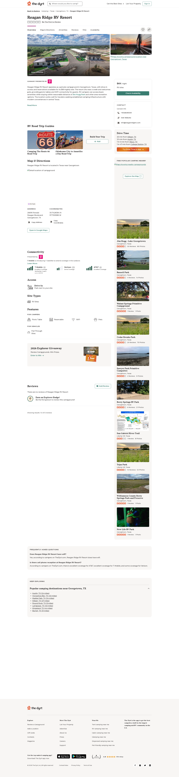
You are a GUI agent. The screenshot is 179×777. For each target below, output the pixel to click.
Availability (94, 30)
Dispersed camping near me (102, 741)
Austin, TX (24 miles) (40, 593)
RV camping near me (100, 729)
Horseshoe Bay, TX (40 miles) (44, 596)
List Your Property (133, 4)
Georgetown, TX (62, 11)
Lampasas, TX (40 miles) (42, 606)
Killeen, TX (132, 137)
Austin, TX (132, 139)
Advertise (63, 729)
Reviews (75, 30)
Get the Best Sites (114, 4)
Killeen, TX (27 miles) (41, 601)
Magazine (31, 741)
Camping (44, 11)
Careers (62, 741)
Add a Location (32, 729)
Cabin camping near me (101, 733)
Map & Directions (47, 30)
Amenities (63, 30)
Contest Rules (63, 765)
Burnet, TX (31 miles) (40, 611)
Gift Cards (31, 733)
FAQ (84, 30)
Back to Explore (33, 11)
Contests (30, 737)
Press (62, 737)
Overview (31, 30)
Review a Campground (35, 724)
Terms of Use (87, 765)
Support (63, 745)
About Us (63, 733)
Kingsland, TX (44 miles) (42, 608)
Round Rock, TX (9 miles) (42, 603)
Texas (52, 11)
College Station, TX (139, 144)
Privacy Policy (75, 765)
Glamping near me (99, 737)
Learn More (32, 263)
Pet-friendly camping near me (103, 745)
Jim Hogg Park (79, 95)
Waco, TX (133, 142)
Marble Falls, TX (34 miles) (43, 598)
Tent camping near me (100, 724)
